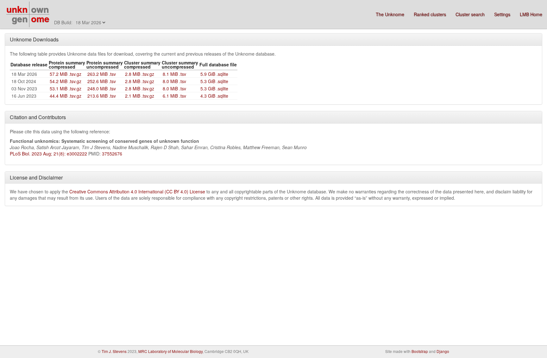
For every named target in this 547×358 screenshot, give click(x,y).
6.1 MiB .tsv (174, 96)
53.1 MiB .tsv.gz (65, 88)
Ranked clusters (430, 14)
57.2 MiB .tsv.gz (65, 74)
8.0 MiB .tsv (174, 81)
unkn (17, 9)
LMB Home (531, 14)
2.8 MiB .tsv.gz (139, 74)
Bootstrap (420, 351)
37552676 (112, 153)
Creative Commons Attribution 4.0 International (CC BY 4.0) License (137, 191)
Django (443, 351)
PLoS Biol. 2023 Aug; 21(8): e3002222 (48, 153)
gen (20, 18)
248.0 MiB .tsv (101, 88)
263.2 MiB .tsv (101, 74)
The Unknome (390, 14)
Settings (502, 14)
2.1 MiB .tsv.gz (139, 96)
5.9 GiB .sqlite (214, 74)
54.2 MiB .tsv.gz (65, 81)
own (40, 9)
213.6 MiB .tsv (101, 96)
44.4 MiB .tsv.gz (65, 96)
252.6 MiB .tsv (101, 81)
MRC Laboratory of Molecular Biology (170, 351)
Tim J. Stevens (114, 351)
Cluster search (470, 14)
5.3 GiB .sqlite (214, 81)
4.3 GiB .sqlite (214, 96)
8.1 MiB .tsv (174, 74)
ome (40, 18)
